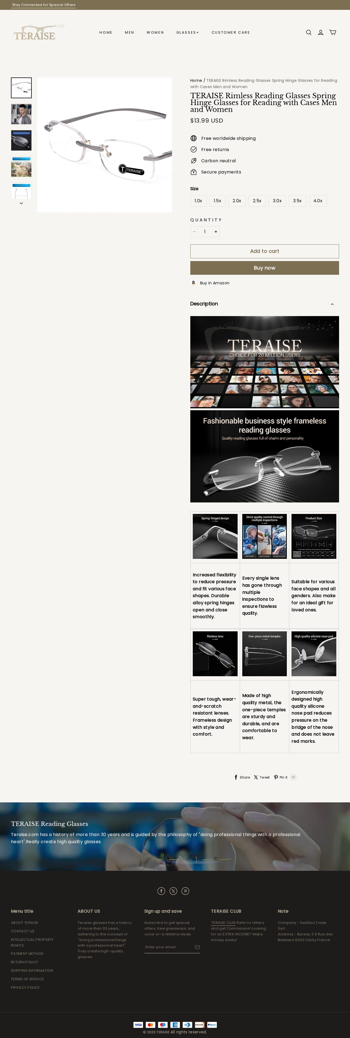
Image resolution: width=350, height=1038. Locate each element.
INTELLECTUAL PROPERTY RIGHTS (32, 942)
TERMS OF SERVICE (27, 979)
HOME (106, 32)
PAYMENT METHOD (27, 953)
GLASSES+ (188, 32)
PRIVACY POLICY (25, 987)
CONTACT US (22, 931)
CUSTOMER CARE (231, 32)
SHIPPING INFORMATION (32, 970)
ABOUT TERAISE (24, 922)
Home (196, 80)
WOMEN (155, 32)
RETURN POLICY (24, 962)
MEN (130, 32)
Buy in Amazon (213, 283)
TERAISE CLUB (223, 922)
